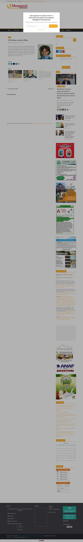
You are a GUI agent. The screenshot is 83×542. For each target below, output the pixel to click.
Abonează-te (53, 26)
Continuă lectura (41, 29)
